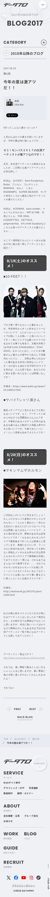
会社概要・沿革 (11, 815)
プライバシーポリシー (23, 885)
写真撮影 (33, 788)
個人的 (6, 73)
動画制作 (8, 793)
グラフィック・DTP (13, 788)
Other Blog (19, 104)
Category (14, 42)
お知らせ (8, 821)
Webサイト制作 (11, 782)
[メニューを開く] (43, 4)
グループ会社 (31, 815)
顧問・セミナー (25, 793)
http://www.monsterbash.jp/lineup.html (24, 658)
